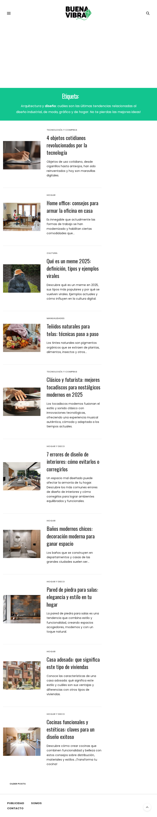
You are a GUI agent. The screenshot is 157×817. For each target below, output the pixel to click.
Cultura (52, 253)
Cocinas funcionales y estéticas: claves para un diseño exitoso (70, 729)
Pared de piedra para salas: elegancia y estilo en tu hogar (72, 596)
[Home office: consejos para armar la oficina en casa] (21, 217)
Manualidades (55, 318)
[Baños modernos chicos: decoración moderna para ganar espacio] (21, 544)
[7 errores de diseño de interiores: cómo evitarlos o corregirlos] (21, 476)
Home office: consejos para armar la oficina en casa (72, 206)
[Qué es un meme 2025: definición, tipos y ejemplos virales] (21, 278)
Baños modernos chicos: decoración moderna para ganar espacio (71, 535)
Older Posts (17, 783)
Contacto (15, 808)
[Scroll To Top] (147, 807)
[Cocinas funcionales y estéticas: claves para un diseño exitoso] (21, 741)
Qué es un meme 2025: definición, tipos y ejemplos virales (73, 268)
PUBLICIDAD (15, 803)
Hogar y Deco (56, 446)
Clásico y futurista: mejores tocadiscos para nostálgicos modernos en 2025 (73, 386)
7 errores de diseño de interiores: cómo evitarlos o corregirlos (73, 461)
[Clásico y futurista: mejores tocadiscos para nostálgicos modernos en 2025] (21, 402)
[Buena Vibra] (79, 13)
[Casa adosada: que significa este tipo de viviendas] (21, 675)
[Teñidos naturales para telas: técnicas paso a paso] (21, 338)
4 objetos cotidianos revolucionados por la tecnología (67, 145)
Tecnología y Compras (62, 130)
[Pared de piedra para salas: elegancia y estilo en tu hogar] (21, 609)
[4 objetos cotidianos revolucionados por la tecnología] (21, 155)
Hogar (51, 195)
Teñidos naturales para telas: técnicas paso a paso (73, 329)
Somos (36, 803)
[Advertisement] (78, 57)
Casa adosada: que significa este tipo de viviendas (73, 663)
